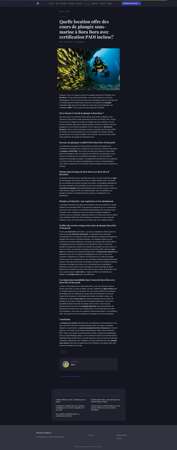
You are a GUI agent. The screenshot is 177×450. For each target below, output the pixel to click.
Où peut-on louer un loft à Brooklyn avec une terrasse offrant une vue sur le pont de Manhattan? (105, 408)
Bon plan (63, 3)
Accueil (51, 3)
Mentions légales (122, 435)
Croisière (79, 3)
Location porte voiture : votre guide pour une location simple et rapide (105, 400)
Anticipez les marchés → (131, 3)
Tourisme (95, 3)
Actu (57, 3)
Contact (119, 438)
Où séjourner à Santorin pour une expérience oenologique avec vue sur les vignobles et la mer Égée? (70, 408)
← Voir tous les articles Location (70, 376)
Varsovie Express (43, 432)
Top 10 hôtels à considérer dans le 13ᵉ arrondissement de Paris (68, 415)
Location (87, 3)
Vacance (102, 3)
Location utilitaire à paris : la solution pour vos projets (71, 400)
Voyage (109, 3)
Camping (71, 3)
